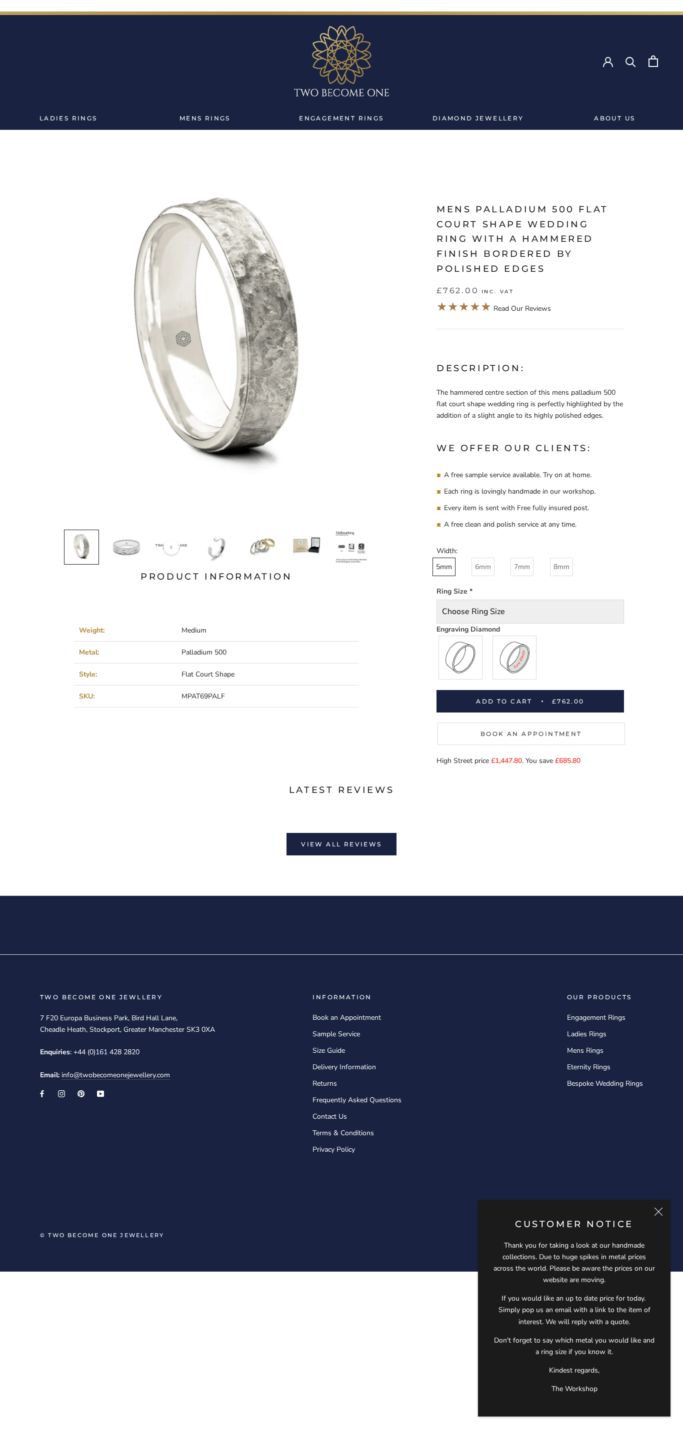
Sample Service (336, 1034)
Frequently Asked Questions (357, 1100)
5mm (444, 567)
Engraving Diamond (468, 629)
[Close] (658, 1211)
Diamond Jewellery (478, 118)
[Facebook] (42, 1093)
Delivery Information (344, 1067)
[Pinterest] (81, 1093)
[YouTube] (100, 1093)
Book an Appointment (531, 733)
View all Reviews (341, 844)
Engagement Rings (341, 118)
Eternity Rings (588, 1067)
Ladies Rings (69, 118)
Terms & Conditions (343, 1133)
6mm (483, 567)
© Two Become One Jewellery (102, 1235)
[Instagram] (61, 1093)
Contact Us (329, 1116)
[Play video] (171, 547)
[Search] (631, 61)
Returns (324, 1083)
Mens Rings (205, 118)
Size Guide (328, 1050)
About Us (614, 118)
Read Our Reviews (493, 308)
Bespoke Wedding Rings (605, 1083)
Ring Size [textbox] (454, 591)
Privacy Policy (333, 1149)
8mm (562, 567)
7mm (522, 567)
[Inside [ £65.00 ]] (515, 658)
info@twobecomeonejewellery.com (116, 1075)
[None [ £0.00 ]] (461, 658)
